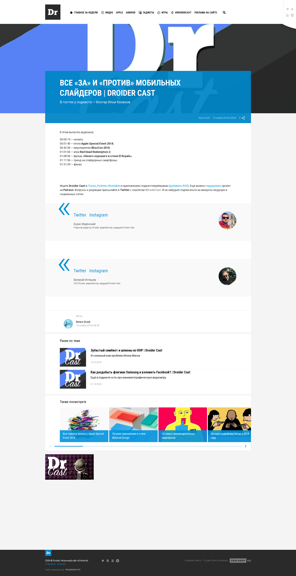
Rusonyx (62, 564)
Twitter (80, 215)
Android (130, 12)
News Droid (204, 118)
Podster (102, 185)
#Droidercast (183, 12)
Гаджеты (148, 12)
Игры (165, 12)
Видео (109, 12)
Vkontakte (114, 185)
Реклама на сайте (206, 12)
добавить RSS (179, 185)
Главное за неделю (86, 12)
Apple (119, 12)
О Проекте (50, 564)
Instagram (98, 215)
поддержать (213, 185)
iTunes (92, 185)
